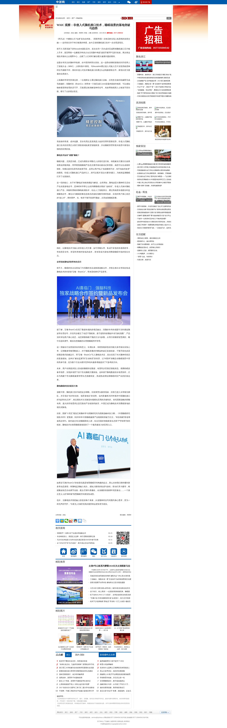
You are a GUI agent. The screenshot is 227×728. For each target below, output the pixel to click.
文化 (114, 2)
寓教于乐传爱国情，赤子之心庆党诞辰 (150, 244)
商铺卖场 (79, 18)
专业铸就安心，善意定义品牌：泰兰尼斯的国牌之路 (76, 536)
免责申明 (113, 721)
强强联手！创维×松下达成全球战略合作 (71, 533)
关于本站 (100, 721)
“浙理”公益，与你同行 (145, 256)
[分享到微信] (66, 521)
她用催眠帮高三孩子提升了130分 (112, 661)
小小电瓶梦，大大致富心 (145, 253)
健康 (125, 712)
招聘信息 (120, 721)
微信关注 (119, 2)
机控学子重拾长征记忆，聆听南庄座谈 (73, 661)
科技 (111, 712)
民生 (145, 192)
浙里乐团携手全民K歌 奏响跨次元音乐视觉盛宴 (107, 582)
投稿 (135, 712)
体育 (104, 2)
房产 (88, 2)
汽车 (94, 2)
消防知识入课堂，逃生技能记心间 (148, 238)
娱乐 (109, 2)
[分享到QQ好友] (75, 521)
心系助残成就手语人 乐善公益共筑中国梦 (74, 684)
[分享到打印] (80, 521)
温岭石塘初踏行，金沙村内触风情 (71, 674)
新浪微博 (73, 551)
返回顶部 (124, 551)
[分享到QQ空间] (62, 521)
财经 (99, 2)
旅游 (121, 712)
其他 (72, 33)
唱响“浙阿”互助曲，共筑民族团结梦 (149, 185)
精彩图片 (60, 610)
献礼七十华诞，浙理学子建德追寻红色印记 (75, 681)
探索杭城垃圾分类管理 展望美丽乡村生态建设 (76, 671)
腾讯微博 (83, 551)
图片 (145, 712)
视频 (150, 712)
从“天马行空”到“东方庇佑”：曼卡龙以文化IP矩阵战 (75, 543)
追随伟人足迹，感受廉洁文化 (147, 250)
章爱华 (81, 33)
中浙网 (102, 724)
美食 (130, 712)
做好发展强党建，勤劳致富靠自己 (112, 687)
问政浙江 (114, 551)
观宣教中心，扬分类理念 (145, 241)
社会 (138, 192)
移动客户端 (146, 2)
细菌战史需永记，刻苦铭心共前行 (148, 247)
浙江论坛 (103, 551)
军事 (116, 712)
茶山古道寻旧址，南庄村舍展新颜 (112, 671)
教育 (106, 712)
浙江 (78, 2)
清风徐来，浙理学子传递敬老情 (70, 678)
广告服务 (107, 721)
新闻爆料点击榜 (107, 655)
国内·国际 (79, 655)
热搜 (83, 2)
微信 (128, 2)
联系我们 (127, 721)
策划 (140, 712)
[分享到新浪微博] (71, 521)
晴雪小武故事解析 (106, 664)
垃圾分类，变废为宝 (144, 260)
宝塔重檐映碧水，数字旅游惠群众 (112, 681)
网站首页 (60, 712)
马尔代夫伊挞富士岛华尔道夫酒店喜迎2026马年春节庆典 (77, 540)
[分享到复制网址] (84, 521)
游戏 (71, 712)
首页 (73, 2)
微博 (136, 2)
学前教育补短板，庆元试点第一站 (112, 678)
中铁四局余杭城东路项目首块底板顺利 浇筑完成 (153, 78)
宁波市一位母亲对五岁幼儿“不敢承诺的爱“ (151, 219)
